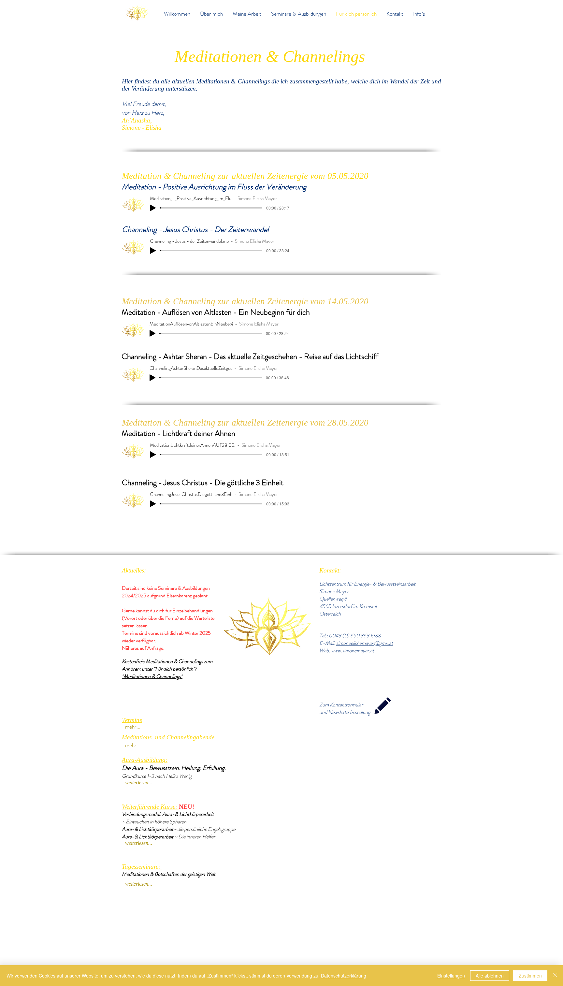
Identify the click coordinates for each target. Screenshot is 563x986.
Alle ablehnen (490, 975)
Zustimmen (530, 975)
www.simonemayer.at (352, 650)
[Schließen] (555, 975)
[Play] (153, 208)
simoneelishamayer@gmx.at (364, 643)
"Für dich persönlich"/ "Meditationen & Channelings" (159, 672)
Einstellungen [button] (451, 975)
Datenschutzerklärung (343, 975)
